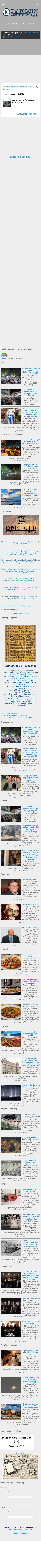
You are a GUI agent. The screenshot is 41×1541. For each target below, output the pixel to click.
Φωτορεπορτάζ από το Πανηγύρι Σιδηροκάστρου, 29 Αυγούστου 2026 (31, 371)
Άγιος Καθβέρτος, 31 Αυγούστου (20, 671)
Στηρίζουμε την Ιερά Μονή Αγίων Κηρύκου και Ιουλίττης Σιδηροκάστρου (30, 828)
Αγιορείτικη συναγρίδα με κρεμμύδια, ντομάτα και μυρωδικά (31, 981)
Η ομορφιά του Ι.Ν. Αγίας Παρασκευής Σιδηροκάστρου (31, 466)
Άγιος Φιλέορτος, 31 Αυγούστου (20, 692)
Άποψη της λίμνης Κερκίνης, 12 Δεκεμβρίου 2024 (31, 491)
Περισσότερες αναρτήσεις (20, 157)
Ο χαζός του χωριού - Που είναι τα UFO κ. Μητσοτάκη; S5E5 (31, 1405)
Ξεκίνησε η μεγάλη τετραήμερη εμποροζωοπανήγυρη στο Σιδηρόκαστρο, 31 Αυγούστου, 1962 (20, 597)
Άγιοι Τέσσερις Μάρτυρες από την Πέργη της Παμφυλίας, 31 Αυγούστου (20, 677)
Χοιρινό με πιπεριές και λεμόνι (31, 956)
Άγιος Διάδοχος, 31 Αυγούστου (20, 690)
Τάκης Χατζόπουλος (30, 880)
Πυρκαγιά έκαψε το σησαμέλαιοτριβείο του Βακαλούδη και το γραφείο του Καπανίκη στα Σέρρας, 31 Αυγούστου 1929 (20, 571)
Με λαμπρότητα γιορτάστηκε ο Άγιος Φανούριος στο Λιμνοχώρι (31, 778)
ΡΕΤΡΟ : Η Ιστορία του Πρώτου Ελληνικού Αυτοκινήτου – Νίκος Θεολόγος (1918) (30, 1243)
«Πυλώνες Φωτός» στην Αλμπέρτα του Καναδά (31, 1086)
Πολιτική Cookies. (20, 1533)
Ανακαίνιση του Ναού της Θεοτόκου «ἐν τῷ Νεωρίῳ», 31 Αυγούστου (20, 695)
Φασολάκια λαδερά (30, 1004)
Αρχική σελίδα (12, 24)
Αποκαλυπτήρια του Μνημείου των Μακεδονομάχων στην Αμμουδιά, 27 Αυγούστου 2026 (31, 412)
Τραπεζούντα (31, 1137)
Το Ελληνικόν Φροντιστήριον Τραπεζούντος (31, 1162)
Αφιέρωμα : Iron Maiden (31, 1298)
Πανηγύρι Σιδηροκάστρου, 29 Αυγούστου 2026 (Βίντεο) (30, 392)
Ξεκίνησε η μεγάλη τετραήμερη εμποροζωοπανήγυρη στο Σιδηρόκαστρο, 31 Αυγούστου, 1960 (20, 588)
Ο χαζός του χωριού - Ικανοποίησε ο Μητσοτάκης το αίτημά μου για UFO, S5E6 (31, 1380)
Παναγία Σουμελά (31, 1114)
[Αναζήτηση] (37, 4)
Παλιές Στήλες (20, 1453)
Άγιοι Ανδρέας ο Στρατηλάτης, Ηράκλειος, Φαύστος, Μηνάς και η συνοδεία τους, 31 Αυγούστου (20, 682)
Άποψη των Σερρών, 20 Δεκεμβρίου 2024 (31, 441)
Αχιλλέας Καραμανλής (30, 927)
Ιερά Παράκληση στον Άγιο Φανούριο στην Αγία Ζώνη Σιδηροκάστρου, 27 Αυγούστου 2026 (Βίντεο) (30, 854)
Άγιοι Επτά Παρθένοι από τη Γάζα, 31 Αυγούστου (20, 687)
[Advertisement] (20, 61)
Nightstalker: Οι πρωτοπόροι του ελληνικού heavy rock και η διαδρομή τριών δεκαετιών (30, 1275)
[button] (37, 87)
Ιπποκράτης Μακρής (31, 904)
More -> (35, 385)
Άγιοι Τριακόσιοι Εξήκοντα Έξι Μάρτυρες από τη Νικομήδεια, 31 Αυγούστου (20, 674)
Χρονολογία (25, 613)
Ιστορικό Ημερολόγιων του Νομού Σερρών (17, 606)
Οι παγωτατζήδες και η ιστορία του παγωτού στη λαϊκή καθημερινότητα (31, 1217)
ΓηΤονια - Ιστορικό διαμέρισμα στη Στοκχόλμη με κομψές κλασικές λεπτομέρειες (31, 1061)
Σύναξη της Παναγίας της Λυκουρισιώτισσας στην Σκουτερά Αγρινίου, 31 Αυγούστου (20, 699)
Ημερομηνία (15, 613)
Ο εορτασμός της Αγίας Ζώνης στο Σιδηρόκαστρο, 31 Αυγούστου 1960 (20, 543)
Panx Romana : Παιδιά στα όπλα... (30, 1322)
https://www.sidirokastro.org (20, 1529)
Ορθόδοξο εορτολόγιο (9, 713)
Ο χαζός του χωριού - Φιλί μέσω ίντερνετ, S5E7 (31, 1352)
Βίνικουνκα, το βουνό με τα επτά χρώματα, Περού (30, 1033)
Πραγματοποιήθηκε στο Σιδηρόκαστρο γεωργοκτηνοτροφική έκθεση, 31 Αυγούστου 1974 (20, 579)
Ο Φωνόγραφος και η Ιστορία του (31, 1190)
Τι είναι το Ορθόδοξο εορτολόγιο (14, 715)
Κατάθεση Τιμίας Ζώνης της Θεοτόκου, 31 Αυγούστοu (20, 705)
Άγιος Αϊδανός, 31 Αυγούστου (20, 702)
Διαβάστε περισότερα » (27, 114)
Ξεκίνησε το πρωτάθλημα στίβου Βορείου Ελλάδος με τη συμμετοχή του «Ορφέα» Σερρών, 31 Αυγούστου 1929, (20, 562)
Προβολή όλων (31, 33)
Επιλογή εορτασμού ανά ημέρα (20, 718)
